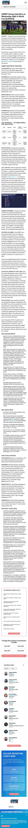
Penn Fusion (11, 696)
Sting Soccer (12, 732)
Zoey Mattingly (12, 701)
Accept (5, 826)
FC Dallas (11, 703)
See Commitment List (14, 745)
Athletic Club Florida (13, 682)
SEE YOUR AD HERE (14, 633)
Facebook (10, 61)
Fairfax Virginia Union (13, 718)
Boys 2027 (7, 650)
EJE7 (10, 740)
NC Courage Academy (13, 711)
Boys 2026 (21, 650)
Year (13, 668)
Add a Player (14, 794)
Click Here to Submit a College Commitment (14, 655)
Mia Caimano (12, 687)
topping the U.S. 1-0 (12, 177)
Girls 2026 (21, 646)
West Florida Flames (13, 689)
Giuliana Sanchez (13, 679)
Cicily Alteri (11, 708)
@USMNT (15, 59)
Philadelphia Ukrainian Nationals (16, 725)
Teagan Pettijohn (13, 672)
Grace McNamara (13, 737)
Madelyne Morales (13, 730)
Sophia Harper (12, 723)
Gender (6, 668)
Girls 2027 (7, 646)
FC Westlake (11, 674)
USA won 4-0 (12, 420)
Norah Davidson (12, 694)
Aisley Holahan (12, 716)
